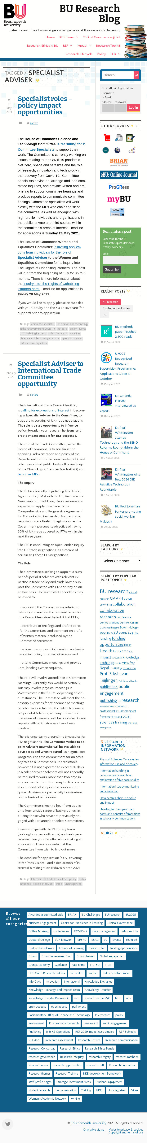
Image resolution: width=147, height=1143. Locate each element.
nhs (112, 668)
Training (86, 1090)
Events (133, 633)
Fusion (127, 644)
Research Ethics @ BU (42, 46)
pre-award (91, 1023)
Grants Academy (39, 965)
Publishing (35, 1031)
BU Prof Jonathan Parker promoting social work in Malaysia (120, 514)
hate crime (78, 965)
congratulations (109, 622)
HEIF (108, 965)
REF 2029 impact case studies (94, 1031)
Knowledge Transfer (98, 990)
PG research (102, 1015)
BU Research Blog (89, 14)
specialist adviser (72, 338)
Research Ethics (70, 1048)
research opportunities (67, 1065)
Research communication (121, 1040)
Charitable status (93, 1129)
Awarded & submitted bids (46, 914)
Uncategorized (73, 883)
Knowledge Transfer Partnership (49, 998)
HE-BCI (95, 965)
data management (104, 931)
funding (105, 639)
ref (119, 701)
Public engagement (115, 1023)
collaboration (124, 604)
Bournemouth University (18, 15)
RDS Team (66, 37)
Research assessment (59, 1040)
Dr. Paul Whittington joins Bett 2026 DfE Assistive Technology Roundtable (120, 480)
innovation (117, 658)
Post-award (36, 1023)
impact (105, 657)
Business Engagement (42, 923)
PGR (113, 54)
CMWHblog (106, 605)
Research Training (67, 1073)
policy (73, 328)
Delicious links (129, 931)
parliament (79, 1006)
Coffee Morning (38, 931)
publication (109, 687)
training (121, 722)
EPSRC (81, 939)
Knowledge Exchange (98, 981)
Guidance (61, 965)
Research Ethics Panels (99, 1048)
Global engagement (112, 956)
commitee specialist (42, 324)
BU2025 (130, 914)
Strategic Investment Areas (73, 1082)
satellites (75, 333)
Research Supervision (122, 1065)
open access (128, 668)
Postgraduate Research (64, 1023)
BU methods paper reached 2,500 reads (125, 332)
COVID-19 (80, 931)
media (118, 663)
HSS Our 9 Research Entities (47, 973)
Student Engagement (109, 1082)
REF (65, 46)
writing (75, 1098)
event (123, 633)
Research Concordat (42, 1048)
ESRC (110, 633)
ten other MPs (28, 474)
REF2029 (34, 1040)
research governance (42, 1057)
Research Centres (89, 1040)
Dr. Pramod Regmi (109, 627)
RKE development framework (102, 1073)
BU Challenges (91, 914)
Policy (101, 54)
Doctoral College (129, 622)
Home (50, 37)
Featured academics (41, 948)
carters (34, 123)
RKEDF (117, 717)
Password (120, 102)
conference (124, 617)
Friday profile (96, 948)
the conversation (65, 1090)
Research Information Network (113, 746)
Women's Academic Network (47, 1098)
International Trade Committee (49, 879)
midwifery (128, 663)
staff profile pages (40, 1082)
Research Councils (108, 707)
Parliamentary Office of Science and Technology (59, 1015)
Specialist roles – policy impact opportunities (45, 105)
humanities (76, 973)
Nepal (104, 668)
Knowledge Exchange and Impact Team (54, 990)
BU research (114, 591)
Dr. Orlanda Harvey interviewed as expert (118, 403)
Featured (131, 939)
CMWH (128, 599)
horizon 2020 (120, 651)
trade (59, 883)
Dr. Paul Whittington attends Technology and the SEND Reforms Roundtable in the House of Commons (119, 440)
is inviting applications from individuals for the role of (49, 252)
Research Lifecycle (79, 54)
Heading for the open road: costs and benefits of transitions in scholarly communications (120, 814)
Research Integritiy (72, 1057)
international (72, 981)
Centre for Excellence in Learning (82, 923)
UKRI (108, 833)
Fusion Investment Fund (57, 956)
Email (106, 253)
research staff (95, 1065)
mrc (76, 998)
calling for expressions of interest (45, 410)
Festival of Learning (71, 948)
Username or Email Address (108, 98)
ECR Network (63, 939)
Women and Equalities (34, 343)
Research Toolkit (108, 46)
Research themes (40, 1073)
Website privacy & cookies (126, 1129)
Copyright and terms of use (126, 1132)
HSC (131, 651)
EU (116, 633)
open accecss (37, 1006)
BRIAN (72, 914)
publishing (108, 701)
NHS (118, 998)
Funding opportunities (123, 948)
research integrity (100, 1057)
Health (106, 650)
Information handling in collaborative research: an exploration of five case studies (119, 775)
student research (39, 1090)
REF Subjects (127, 1031)
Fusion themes (86, 956)
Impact (82, 46)
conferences (61, 931)
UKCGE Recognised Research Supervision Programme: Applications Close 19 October (118, 366)
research (131, 700)
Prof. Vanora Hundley (128, 681)
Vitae (134, 1090)
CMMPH (116, 598)
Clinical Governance (120, 923)
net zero (62, 328)
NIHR (116, 668)
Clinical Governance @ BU (101, 37)
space (55, 338)
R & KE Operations (58, 1031)
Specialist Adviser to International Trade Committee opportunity (50, 374)
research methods (127, 1057)
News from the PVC (97, 998)
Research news (38, 1065)
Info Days (35, 981)
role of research (58, 333)
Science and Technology (35, 338)
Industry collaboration (117, 973)
